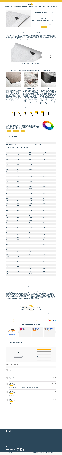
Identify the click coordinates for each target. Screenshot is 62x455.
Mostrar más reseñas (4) (31, 409)
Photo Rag (8, 131)
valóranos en (12, 334)
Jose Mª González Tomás (51, 328)
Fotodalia (12, 329)
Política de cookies (48, 452)
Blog (56, 6)
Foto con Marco (24, 6)
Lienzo (36, 6)
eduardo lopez (37, 328)
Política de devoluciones (41, 452)
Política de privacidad (35, 452)
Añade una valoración (18, 356)
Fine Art (48, 6)
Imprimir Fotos (7, 6)
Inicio (6, 8)
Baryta (23, 131)
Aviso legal (52, 452)
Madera (40, 6)
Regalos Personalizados (17, 6)
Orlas (11, 6)
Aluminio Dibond (31, 6)
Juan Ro (23, 328)
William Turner (16, 131)
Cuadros (44, 6)
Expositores (52, 6)
